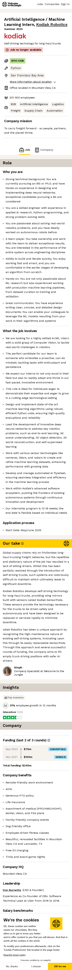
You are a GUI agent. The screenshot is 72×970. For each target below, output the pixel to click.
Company (46, 149)
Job (27, 149)
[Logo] (11, 4)
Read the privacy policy (14, 955)
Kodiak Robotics (51, 24)
